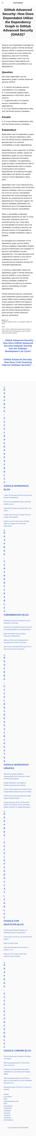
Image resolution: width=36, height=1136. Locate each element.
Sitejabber (7, 1111)
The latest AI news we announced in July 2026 (17, 509)
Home (3, 329)
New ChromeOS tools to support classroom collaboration (15, 635)
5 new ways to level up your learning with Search (18, 938)
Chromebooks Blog (16, 615)
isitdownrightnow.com (11, 1101)
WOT (5, 1103)
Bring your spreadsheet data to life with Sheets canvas (17, 503)
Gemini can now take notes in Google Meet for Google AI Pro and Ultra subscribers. (16, 523)
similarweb (7, 1118)
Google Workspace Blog (16, 488)
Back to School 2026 (11, 943)
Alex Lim (6, 320)
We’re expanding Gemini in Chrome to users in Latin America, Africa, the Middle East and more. (18, 1080)
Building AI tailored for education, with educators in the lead (17, 622)
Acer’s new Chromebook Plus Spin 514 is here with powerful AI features (17, 648)
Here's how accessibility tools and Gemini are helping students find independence (18, 628)
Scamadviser (8, 1106)
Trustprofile (8, 1108)
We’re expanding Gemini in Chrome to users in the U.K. (16, 1064)
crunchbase (8, 1096)
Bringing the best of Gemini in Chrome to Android (17, 1088)
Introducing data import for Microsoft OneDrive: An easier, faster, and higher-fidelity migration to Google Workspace (17, 805)
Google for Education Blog (14, 923)
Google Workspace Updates (16, 766)
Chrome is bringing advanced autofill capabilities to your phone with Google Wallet (17, 1071)
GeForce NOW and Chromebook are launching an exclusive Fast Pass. (16, 641)
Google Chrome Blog (17, 1050)
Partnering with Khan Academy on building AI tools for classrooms (15, 931)
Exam (3, 326)
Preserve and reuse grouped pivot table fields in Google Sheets (17, 797)
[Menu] (3, 3)
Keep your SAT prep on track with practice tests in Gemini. (15, 955)
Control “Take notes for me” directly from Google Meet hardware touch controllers (18, 790)
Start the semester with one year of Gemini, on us (16, 949)
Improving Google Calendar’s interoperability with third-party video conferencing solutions (17, 776)
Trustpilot (7, 1115)
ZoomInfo (7, 1113)
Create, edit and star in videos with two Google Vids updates (17, 516)
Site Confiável (8, 1120)
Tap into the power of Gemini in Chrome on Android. (17, 1058)
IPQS (5, 1099)
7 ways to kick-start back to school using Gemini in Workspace (18, 496)
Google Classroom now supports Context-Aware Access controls (15, 784)
